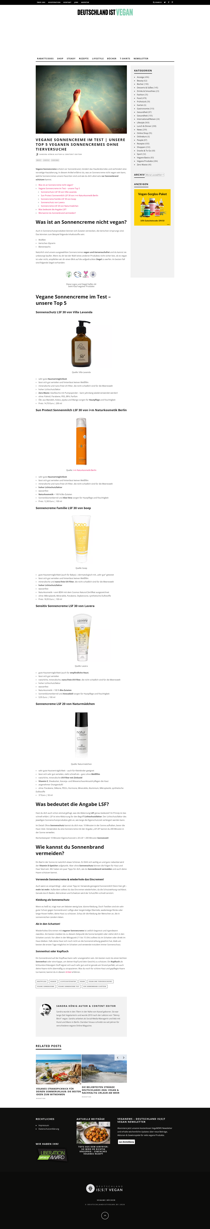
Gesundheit (142, 112)
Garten (140, 105)
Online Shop (142, 133)
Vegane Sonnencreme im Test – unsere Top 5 (59, 188)
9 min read (55, 160)
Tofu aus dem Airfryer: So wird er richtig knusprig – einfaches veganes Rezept (93, 1150)
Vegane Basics (143, 157)
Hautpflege (42, 981)
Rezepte (84, 58)
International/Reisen (146, 119)
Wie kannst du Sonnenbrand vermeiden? (57, 213)
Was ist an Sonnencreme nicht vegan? (56, 185)
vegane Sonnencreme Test (68, 986)
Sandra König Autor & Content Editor (60, 154)
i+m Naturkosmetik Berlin (84, 470)
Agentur (85, 2)
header (53, 981)
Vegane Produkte (145, 161)
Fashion (140, 94)
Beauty (39, 160)
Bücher (112, 58)
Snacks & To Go (144, 150)
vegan (82, 981)
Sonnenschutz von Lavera (53, 202)
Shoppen (141, 147)
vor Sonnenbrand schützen (94, 986)
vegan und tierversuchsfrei (100, 981)
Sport (139, 154)
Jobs (76, 2)
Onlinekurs (142, 136)
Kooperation (54, 2)
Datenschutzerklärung (49, 1129)
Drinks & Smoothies (146, 91)
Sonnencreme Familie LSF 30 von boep (58, 199)
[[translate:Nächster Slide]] (124, 1057)
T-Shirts (125, 58)
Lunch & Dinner (144, 126)
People (140, 140)
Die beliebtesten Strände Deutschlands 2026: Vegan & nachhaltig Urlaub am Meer (100, 1090)
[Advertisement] (105, 38)
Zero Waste (142, 164)
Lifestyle (98, 58)
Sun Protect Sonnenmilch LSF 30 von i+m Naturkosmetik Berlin (69, 195)
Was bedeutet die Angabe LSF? (52, 209)
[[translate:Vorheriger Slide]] (117, 1057)
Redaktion (40, 1098)
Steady (71, 58)
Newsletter (141, 58)
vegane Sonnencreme (45, 986)
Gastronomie (143, 108)
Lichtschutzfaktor (68, 981)
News (139, 129)
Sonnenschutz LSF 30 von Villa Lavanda (59, 192)
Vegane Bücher (106, 1200)
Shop (60, 58)
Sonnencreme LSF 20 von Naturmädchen (59, 206)
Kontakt (67, 2)
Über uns (41, 2)
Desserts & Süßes (145, 87)
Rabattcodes (45, 58)
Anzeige (140, 77)
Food (139, 98)
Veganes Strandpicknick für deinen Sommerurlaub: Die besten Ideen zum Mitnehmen (58, 1091)
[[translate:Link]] (165, 2)
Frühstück (141, 101)
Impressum (44, 1125)
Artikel (68, 972)
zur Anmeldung (126, 1141)
